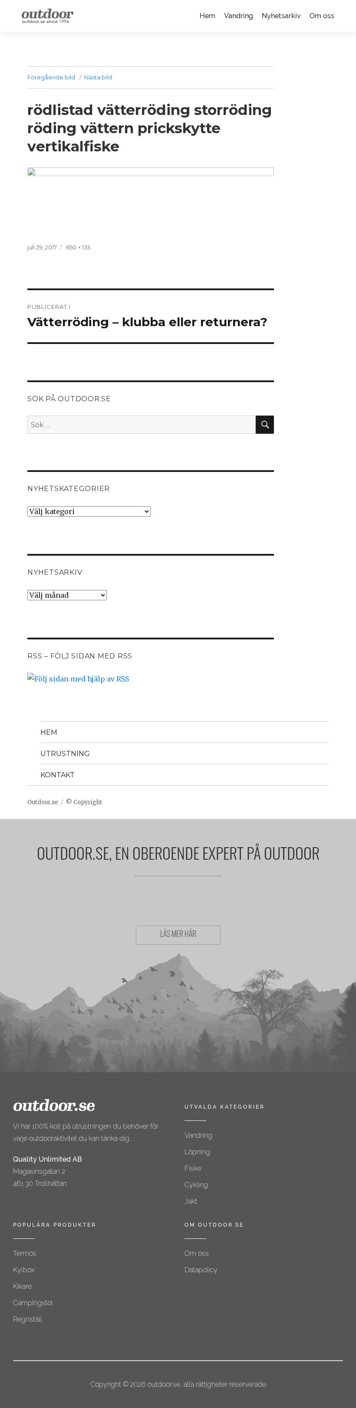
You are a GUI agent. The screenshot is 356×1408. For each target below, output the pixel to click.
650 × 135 (78, 247)
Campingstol (33, 1303)
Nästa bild (98, 77)
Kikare (22, 1286)
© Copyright (84, 802)
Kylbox (24, 1270)
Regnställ (27, 1319)
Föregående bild (51, 77)
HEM (48, 732)
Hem (207, 16)
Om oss (322, 16)
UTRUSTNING (65, 754)
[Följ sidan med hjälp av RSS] (150, 679)
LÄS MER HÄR (178, 935)
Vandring (238, 16)
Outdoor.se (42, 802)
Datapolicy (201, 1270)
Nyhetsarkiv (281, 16)
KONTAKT (57, 775)
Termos (24, 1253)
